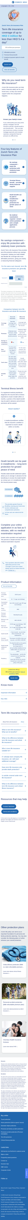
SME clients (4, 1167)
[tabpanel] (14, 760)
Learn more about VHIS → (10, 1046)
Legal (9, 1188)
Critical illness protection (8, 1140)
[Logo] (19, 2)
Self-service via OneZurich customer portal (13, 1151)
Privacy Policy (15, 1188)
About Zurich (4, 1188)
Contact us (4, 1160)
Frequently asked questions (9, 1157)
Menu (2, 2)
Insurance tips (5, 1164)
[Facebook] (10, 1183)
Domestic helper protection (8, 1125)
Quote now (7, 64)
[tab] (12, 452)
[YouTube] (26, 1183)
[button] (25, 722)
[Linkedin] (18, 1183)
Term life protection (6, 1137)
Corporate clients (6, 1170)
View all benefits (9, 69)
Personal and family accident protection (12, 1129)
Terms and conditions (10, 811)
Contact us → (12, 570)
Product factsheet (8, 806)
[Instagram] (1, 1183)
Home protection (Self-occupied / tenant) (12, 1122)
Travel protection (5, 1119)
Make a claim (4, 1154)
